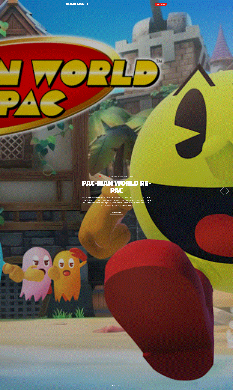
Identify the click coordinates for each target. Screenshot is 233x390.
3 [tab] (118, 385)
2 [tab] (115, 385)
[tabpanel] (116, 195)
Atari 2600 (110, 180)
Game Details (116, 208)
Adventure (126, 180)
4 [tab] (120, 385)
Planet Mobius (77, 4)
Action (120, 180)
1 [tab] (112, 385)
